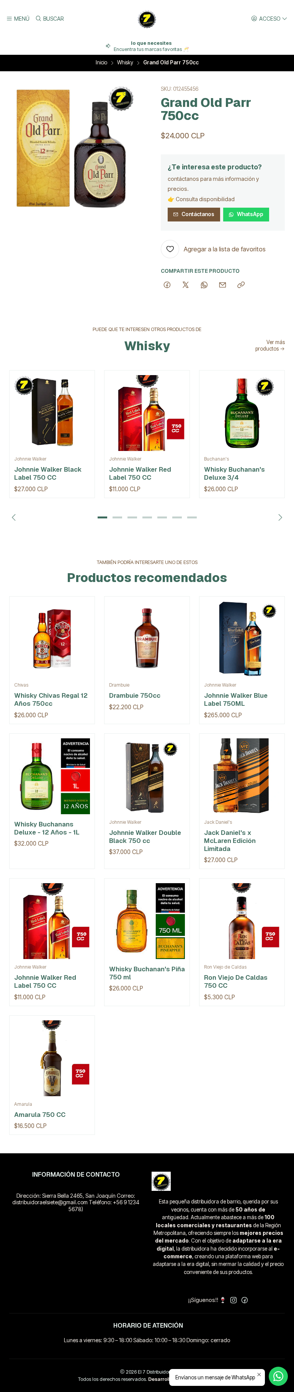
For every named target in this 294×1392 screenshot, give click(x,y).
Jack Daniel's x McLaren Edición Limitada (230, 840)
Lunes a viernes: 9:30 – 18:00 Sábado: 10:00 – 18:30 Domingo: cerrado (147, 1340)
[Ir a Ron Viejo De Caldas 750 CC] (242, 921)
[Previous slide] (15, 517)
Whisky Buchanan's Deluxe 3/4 (234, 473)
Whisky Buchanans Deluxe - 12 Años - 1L (47, 828)
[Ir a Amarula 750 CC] (52, 1058)
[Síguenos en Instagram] (233, 1300)
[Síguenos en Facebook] (244, 1300)
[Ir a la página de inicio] (147, 18)
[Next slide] (279, 517)
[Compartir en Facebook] (167, 285)
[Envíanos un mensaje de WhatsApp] (278, 1376)
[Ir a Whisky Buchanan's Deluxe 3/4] (242, 413)
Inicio (101, 63)
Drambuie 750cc (134, 695)
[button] (102, 517)
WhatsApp (250, 214)
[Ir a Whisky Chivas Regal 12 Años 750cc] (52, 639)
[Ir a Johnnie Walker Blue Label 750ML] (242, 639)
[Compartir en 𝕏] (185, 285)
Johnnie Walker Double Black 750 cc (145, 836)
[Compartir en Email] (222, 285)
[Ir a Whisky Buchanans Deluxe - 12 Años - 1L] (52, 776)
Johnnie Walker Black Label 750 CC (48, 473)
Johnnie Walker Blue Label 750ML (236, 699)
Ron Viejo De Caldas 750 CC (236, 981)
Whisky (125, 63)
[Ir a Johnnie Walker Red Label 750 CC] (147, 413)
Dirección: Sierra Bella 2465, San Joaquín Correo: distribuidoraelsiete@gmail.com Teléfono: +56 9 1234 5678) (75, 1202)
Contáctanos (197, 214)
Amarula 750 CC (39, 1114)
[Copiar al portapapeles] (241, 285)
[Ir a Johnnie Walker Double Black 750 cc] (147, 776)
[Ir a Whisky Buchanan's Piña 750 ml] (147, 921)
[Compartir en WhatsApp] (204, 285)
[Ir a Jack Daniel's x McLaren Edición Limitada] (242, 776)
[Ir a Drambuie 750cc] (147, 639)
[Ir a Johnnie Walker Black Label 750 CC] (52, 413)
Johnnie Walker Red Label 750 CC (140, 473)
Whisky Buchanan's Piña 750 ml (147, 973)
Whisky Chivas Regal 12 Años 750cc (51, 699)
